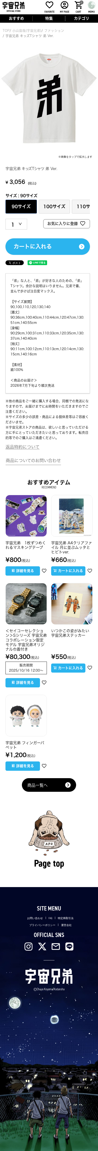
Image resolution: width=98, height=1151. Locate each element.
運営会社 (66, 925)
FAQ (50, 918)
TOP (6, 30)
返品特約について (22, 447)
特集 (49, 18)
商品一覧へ (37, 785)
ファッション (54, 30)
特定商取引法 (66, 918)
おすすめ (16, 18)
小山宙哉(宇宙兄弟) (26, 30)
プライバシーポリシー (42, 925)
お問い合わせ (35, 918)
